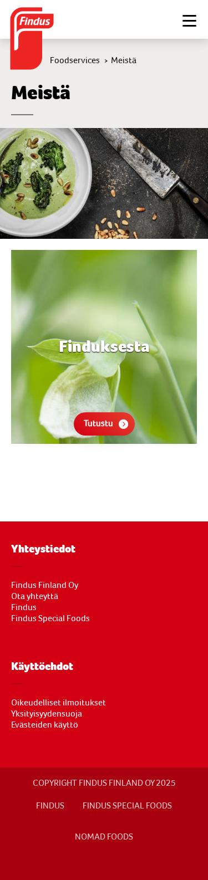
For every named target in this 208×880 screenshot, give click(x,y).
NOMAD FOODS (104, 837)
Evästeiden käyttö (44, 724)
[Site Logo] (33, 40)
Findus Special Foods (50, 618)
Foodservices (75, 60)
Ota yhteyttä (34, 596)
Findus (24, 607)
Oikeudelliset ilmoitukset (58, 702)
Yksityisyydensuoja (46, 713)
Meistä (123, 60)
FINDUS (50, 806)
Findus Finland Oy (44, 585)
